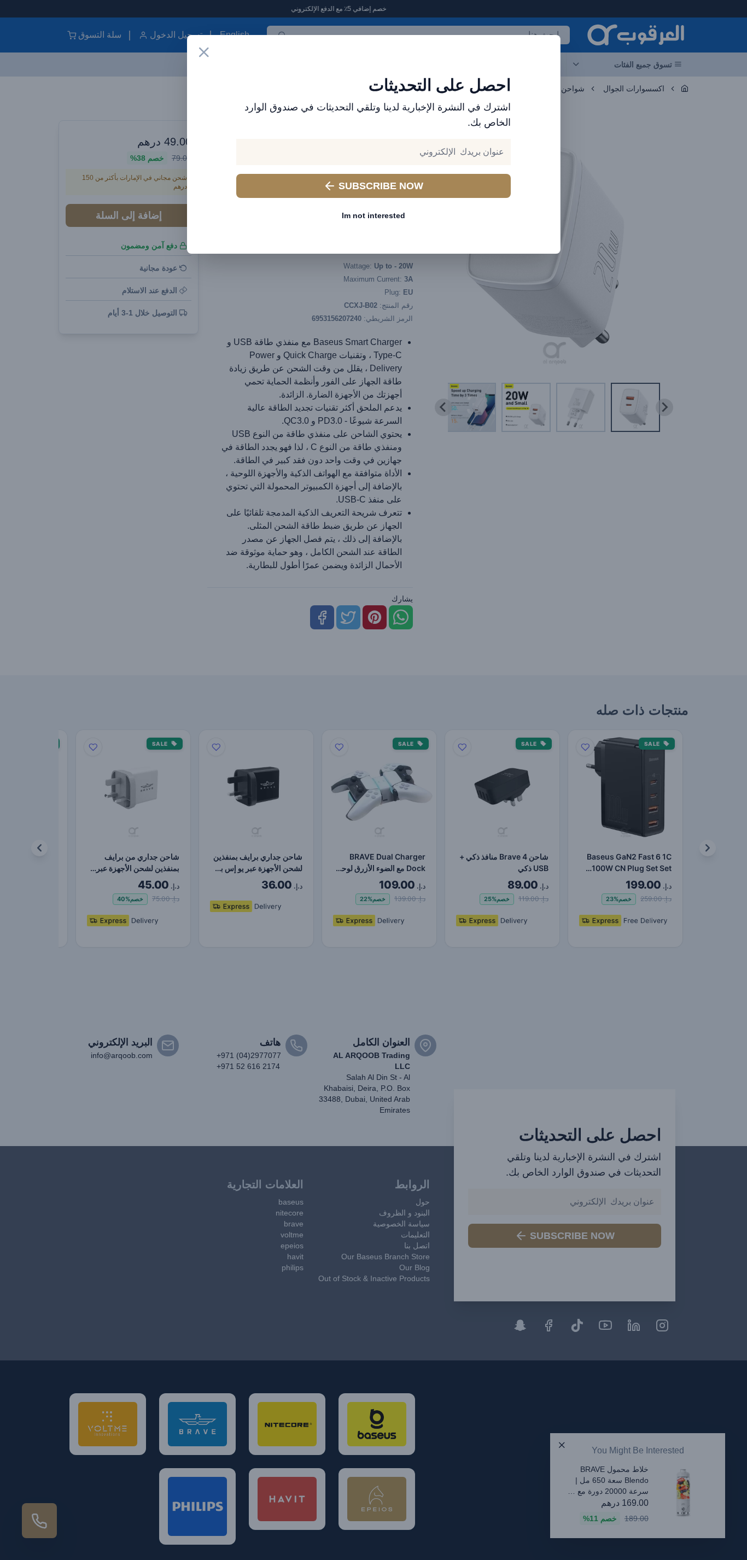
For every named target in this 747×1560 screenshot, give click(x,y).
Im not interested (373, 215)
